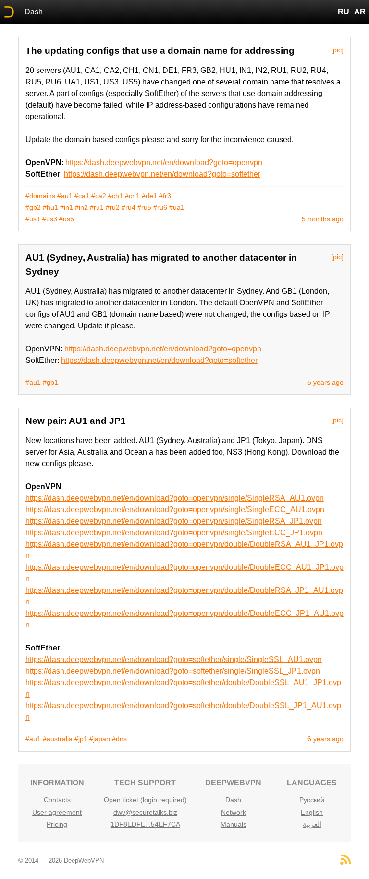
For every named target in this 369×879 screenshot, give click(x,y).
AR (360, 12)
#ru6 (160, 207)
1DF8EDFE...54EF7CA (145, 824)
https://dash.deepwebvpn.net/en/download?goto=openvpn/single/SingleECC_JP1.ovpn (173, 533)
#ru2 (113, 207)
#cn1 (132, 196)
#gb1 (50, 382)
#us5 (66, 219)
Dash (34, 12)
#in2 (81, 207)
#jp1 (80, 739)
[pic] (337, 50)
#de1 (149, 196)
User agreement (57, 812)
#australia (58, 739)
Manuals (233, 824)
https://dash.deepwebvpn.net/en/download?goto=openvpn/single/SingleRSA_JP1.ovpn (173, 521)
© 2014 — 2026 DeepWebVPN (61, 860)
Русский (311, 800)
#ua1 (176, 207)
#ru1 (97, 207)
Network (233, 812)
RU (343, 12)
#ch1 (115, 196)
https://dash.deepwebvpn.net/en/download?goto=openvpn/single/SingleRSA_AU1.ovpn (174, 498)
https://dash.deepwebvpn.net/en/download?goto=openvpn (163, 162)
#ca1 (81, 196)
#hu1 (50, 207)
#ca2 (98, 196)
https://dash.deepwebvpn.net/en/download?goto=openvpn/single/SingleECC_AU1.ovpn (174, 510)
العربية (312, 824)
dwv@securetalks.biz (145, 812)
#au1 (65, 196)
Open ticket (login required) (145, 800)
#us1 (32, 219)
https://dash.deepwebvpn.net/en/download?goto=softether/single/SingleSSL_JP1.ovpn (172, 671)
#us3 (49, 219)
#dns (119, 739)
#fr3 (165, 196)
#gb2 (33, 207)
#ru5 (144, 207)
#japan (99, 739)
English (312, 812)
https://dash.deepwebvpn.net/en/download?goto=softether (162, 174)
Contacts (57, 800)
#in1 (66, 207)
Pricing (57, 824)
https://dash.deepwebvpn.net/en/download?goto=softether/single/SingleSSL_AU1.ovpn (173, 659)
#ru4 (128, 207)
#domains (40, 196)
